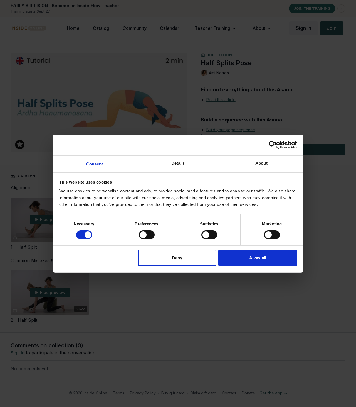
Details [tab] (178, 162)
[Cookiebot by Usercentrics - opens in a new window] (272, 145)
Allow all (257, 257)
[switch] (147, 234)
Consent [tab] (94, 163)
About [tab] (261, 162)
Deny (177, 257)
